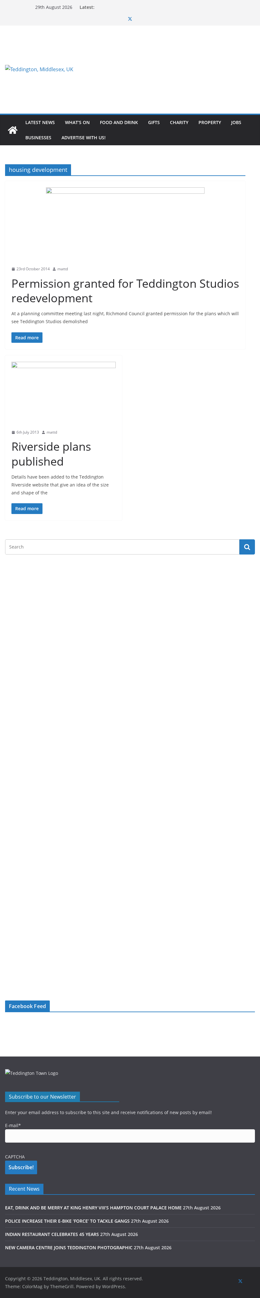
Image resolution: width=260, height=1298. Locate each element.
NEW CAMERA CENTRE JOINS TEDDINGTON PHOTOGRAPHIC (69, 1248)
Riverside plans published (51, 454)
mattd (62, 269)
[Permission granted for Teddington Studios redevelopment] (125, 224)
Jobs (236, 122)
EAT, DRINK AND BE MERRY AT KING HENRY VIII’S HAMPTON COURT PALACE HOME (93, 1208)
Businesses (38, 138)
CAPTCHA (15, 1157)
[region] (170, 69)
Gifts (154, 122)
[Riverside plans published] (63, 393)
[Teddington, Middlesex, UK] (12, 130)
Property (209, 122)
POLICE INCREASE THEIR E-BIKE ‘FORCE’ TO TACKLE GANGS (67, 1221)
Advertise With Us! (84, 138)
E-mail (13, 1125)
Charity (179, 122)
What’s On (77, 122)
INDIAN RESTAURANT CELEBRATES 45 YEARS (52, 1234)
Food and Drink (119, 122)
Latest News (40, 122)
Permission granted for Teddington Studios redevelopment (125, 291)
